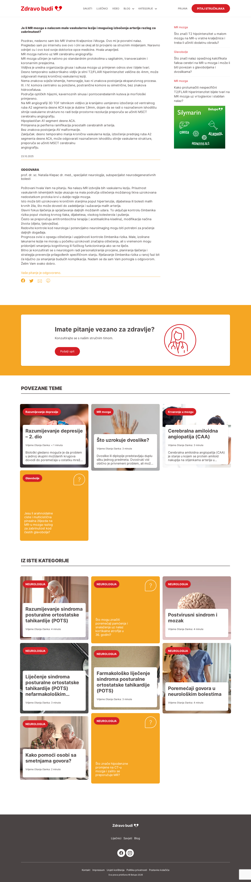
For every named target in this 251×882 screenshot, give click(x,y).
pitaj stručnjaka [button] (211, 8)
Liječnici (102, 8)
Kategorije (146, 8)
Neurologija (35, 584)
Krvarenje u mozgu (180, 412)
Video (115, 8)
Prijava (182, 8)
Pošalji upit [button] (67, 351)
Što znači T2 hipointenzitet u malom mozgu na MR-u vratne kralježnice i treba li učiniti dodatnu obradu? (200, 38)
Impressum (98, 869)
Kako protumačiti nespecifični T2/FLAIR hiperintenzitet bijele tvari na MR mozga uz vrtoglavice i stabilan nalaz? (202, 94)
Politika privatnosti (137, 869)
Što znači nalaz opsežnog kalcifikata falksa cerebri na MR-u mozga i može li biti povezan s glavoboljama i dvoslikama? (202, 65)
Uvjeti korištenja (115, 869)
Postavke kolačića (159, 869)
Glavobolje (181, 52)
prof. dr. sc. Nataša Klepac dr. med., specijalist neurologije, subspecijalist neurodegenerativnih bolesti (88, 177)
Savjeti (87, 8)
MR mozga (181, 27)
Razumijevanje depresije (41, 412)
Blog (127, 8)
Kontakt (86, 869)
